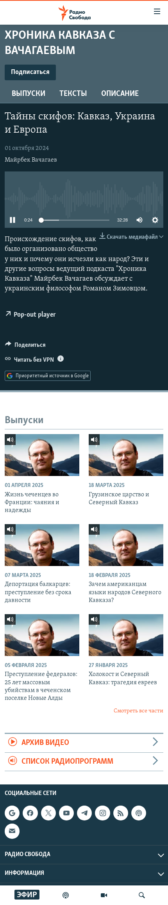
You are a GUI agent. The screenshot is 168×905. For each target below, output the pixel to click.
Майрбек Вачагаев (31, 160)
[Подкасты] (138, 813)
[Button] (25, 346)
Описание (120, 94)
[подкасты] (65, 895)
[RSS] (120, 813)
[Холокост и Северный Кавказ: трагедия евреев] (126, 635)
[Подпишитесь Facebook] (30, 813)
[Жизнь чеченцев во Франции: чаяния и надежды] (42, 455)
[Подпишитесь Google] (12, 813)
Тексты (73, 94)
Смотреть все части (138, 711)
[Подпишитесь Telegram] (84, 813)
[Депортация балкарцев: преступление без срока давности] (42, 545)
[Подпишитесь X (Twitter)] (48, 813)
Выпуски (28, 94)
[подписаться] (12, 831)
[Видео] (104, 895)
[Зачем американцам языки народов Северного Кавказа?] (126, 545)
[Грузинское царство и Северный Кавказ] (126, 455)
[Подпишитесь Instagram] (102, 813)
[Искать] (142, 895)
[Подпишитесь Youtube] (66, 813)
